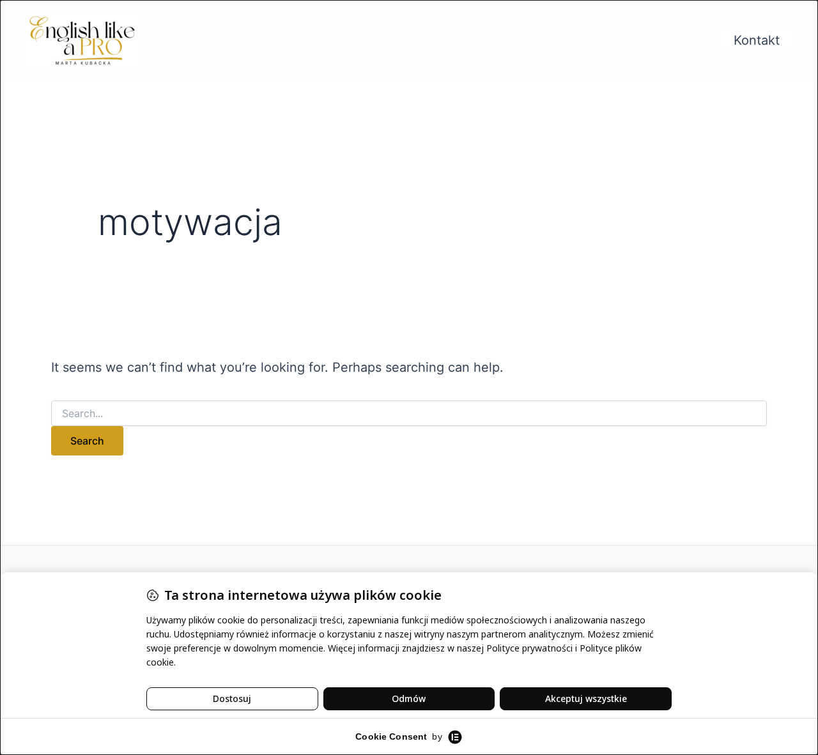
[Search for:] (409, 413)
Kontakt (757, 40)
